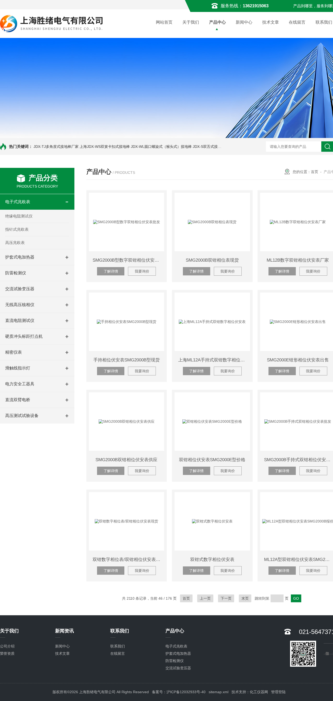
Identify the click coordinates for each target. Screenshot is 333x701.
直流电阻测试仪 (19, 320)
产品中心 (217, 22)
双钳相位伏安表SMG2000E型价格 (212, 459)
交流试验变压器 (19, 289)
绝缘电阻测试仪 (19, 216)
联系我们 (117, 646)
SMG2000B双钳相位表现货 (212, 260)
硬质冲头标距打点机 (24, 336)
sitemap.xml (218, 692)
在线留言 (297, 22)
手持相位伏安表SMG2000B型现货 (126, 360)
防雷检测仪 (15, 273)
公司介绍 (7, 646)
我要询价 (142, 271)
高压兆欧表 (15, 242)
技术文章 (270, 22)
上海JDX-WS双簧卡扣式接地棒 (105, 146)
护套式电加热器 (19, 257)
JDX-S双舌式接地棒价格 (212, 146)
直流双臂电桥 (17, 400)
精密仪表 (13, 352)
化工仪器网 (259, 692)
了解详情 (111, 271)
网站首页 (164, 22)
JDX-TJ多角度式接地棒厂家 (56, 146)
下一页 (226, 598)
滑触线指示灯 (17, 368)
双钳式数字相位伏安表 (212, 559)
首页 (314, 172)
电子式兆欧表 (17, 202)
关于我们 (190, 22)
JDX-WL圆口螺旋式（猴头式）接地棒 (161, 146)
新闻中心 (244, 22)
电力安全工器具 (19, 384)
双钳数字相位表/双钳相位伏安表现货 (128, 559)
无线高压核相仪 (19, 304)
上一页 (205, 598)
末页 (245, 598)
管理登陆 (278, 692)
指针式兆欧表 (17, 229)
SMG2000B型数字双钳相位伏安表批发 (128, 260)
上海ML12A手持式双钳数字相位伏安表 (214, 360)
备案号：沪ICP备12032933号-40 (179, 692)
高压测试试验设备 (22, 415)
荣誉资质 (7, 653)
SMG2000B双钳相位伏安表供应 (126, 459)
